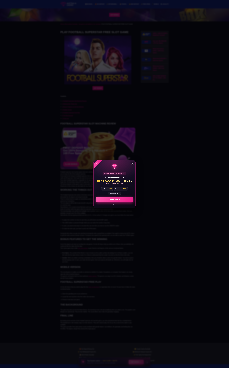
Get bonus (113, 199)
